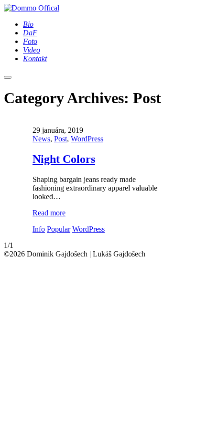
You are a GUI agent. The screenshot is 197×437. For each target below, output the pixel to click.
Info (39, 229)
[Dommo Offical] (31, 8)
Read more (49, 213)
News (41, 139)
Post (60, 139)
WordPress (87, 139)
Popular (58, 229)
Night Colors (64, 159)
